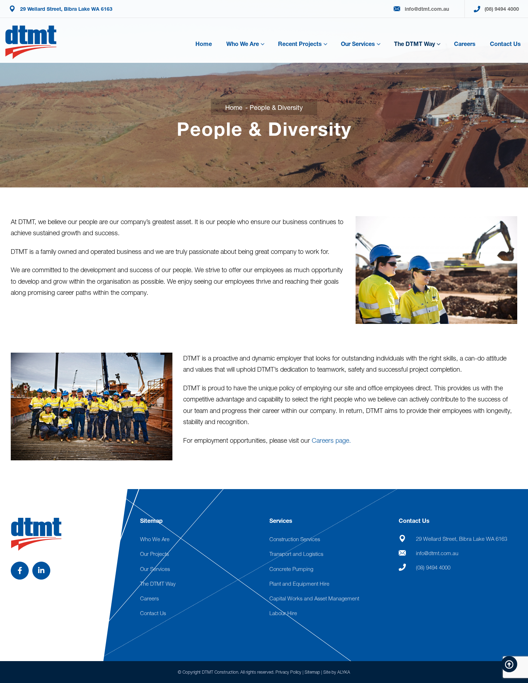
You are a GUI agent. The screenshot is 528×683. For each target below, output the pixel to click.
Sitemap (312, 672)
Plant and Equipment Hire (299, 583)
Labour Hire (283, 613)
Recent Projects (300, 43)
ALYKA (343, 672)
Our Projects (154, 553)
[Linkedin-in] (41, 571)
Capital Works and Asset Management (314, 598)
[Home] (30, 42)
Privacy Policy (288, 672)
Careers (465, 43)
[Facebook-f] (20, 571)
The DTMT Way (414, 43)
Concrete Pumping (291, 569)
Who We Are (242, 43)
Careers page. (331, 440)
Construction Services (294, 539)
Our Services (358, 43)
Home (203, 43)
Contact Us (505, 43)
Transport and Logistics (296, 553)
